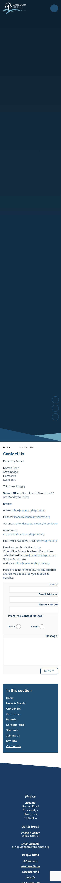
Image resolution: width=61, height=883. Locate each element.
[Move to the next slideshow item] (55, 399)
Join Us (30, 877)
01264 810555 (30, 835)
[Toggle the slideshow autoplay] (55, 416)
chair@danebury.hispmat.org (39, 555)
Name (54, 584)
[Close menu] (54, 8)
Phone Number (48, 604)
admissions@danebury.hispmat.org (23, 534)
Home (6, 447)
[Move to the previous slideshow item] (55, 408)
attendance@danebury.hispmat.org (37, 523)
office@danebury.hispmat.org (29, 510)
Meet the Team (30, 866)
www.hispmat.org (46, 540)
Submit (49, 671)
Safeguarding (30, 871)
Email (11, 626)
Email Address (48, 594)
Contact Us (25, 447)
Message (52, 636)
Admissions (30, 861)
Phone (34, 626)
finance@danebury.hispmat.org (31, 516)
